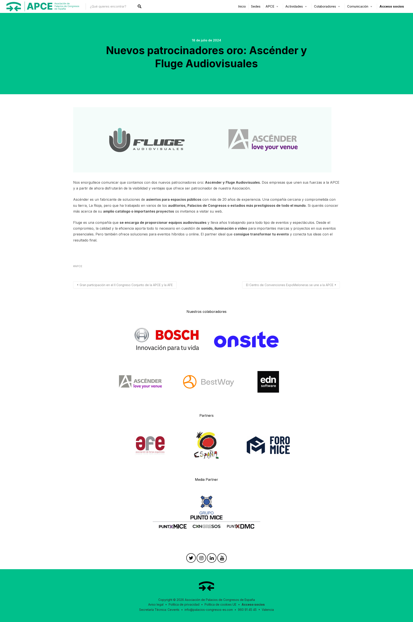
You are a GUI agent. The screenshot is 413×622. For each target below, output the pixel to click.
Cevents (173, 609)
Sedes (255, 6)
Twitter (191, 559)
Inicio (242, 6)
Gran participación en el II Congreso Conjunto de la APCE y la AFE (126, 285)
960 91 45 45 (247, 609)
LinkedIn (211, 559)
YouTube (222, 559)
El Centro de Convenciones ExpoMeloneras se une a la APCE (289, 285)
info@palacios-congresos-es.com (209, 609)
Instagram (201, 559)
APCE (78, 266)
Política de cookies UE (220, 604)
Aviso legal (155, 604)
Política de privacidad (184, 604)
